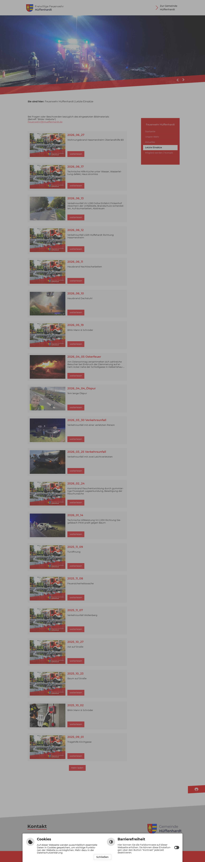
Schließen (102, 856)
